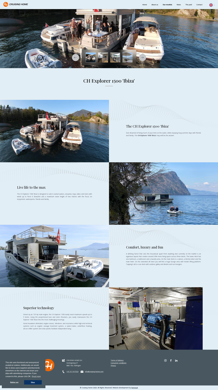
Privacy (113, 365)
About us (154, 5)
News (179, 5)
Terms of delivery (117, 360)
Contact (199, 5)
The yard (188, 5)
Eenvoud (134, 388)
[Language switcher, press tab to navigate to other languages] (213, 4)
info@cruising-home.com (94, 371)
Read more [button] (36, 376)
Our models (167, 5)
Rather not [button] (14, 382)
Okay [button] (33, 382)
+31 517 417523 (72, 371)
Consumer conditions (118, 363)
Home (144, 5)
